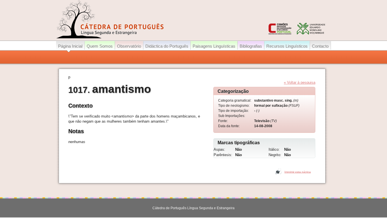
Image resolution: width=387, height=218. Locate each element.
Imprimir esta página (297, 171)
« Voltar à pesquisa (299, 82)
